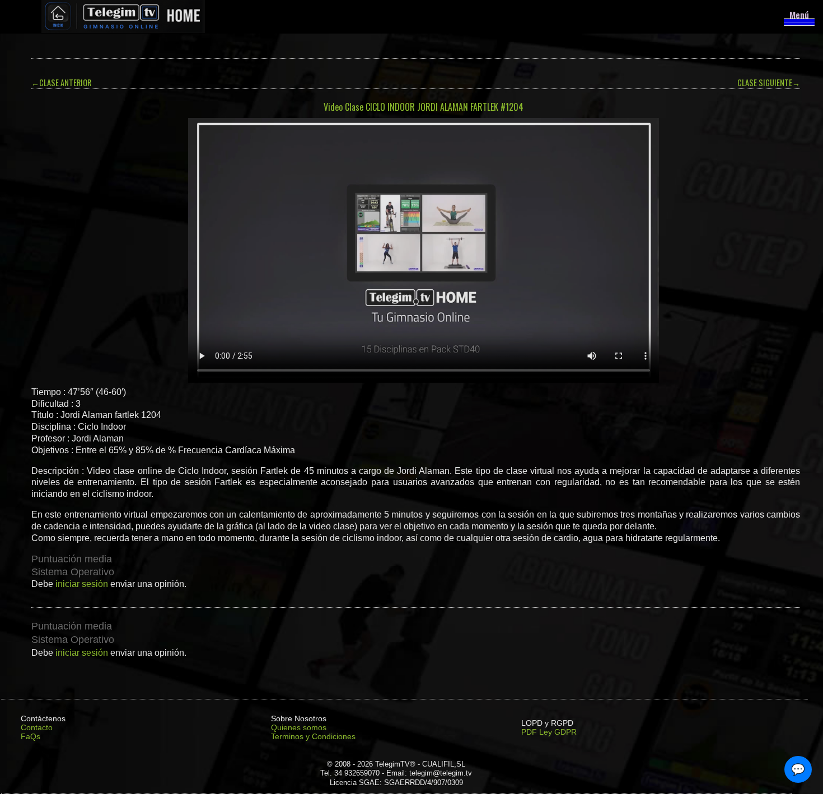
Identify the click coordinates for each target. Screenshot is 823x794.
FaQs (30, 736)
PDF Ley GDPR (549, 731)
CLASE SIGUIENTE (768, 82)
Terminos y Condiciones (313, 736)
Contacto (37, 727)
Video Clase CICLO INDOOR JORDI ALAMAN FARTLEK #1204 (423, 107)
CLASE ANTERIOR (61, 82)
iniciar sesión (81, 584)
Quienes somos (298, 727)
